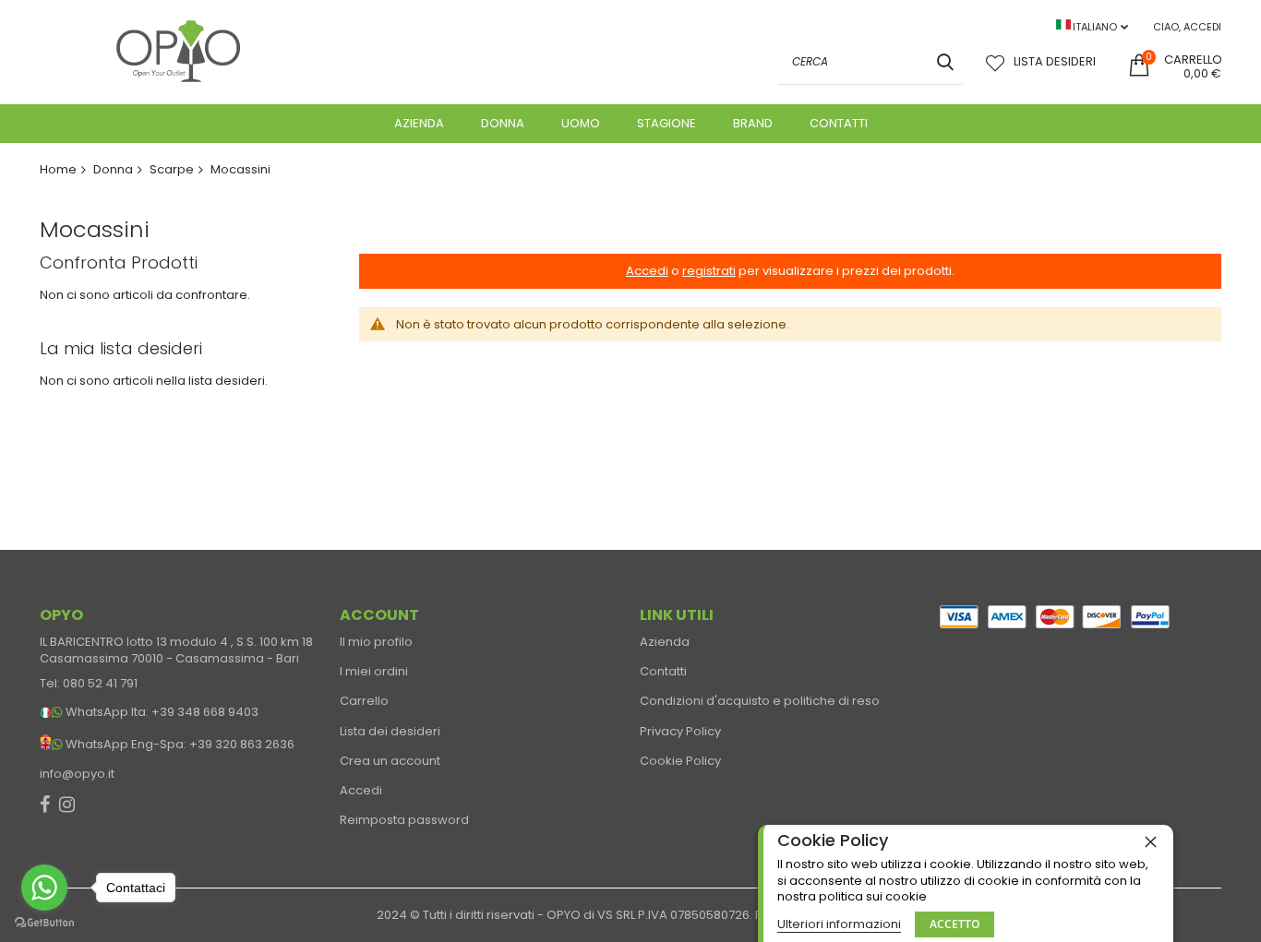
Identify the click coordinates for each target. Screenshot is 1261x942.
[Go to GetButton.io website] (44, 923)
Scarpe (172, 169)
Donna (113, 169)
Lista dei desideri (390, 731)
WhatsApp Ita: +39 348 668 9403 (162, 712)
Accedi (361, 790)
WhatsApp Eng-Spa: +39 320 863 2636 (180, 744)
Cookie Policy (680, 761)
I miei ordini (374, 671)
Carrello (364, 701)
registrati (709, 271)
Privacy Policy (680, 731)
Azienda (665, 642)
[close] (1150, 841)
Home (58, 169)
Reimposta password (404, 820)
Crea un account (390, 761)
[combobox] (870, 61)
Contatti (663, 671)
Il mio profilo (376, 642)
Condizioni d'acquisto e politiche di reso (760, 701)
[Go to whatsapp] (44, 887)
